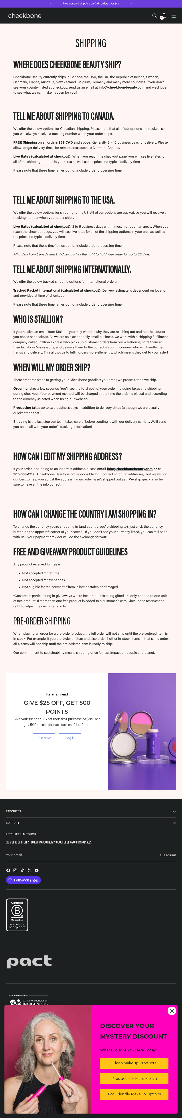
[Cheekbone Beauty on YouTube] (37, 871)
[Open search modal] (154, 15)
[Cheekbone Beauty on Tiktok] (23, 871)
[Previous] (51, 4)
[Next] (131, 4)
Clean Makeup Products (134, 1063)
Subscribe (168, 855)
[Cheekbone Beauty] (25, 15)
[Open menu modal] (173, 15)
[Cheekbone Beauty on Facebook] (8, 871)
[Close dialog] (171, 1010)
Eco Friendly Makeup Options (134, 1094)
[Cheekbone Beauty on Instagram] (15, 871)
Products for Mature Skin (134, 1079)
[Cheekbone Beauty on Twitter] (30, 871)
